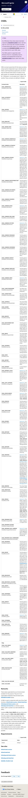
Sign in (25, 14)
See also (4, 33)
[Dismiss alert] (26, 2)
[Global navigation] (1, 14)
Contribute (3, 794)
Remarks (4, 30)
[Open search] (22, 14)
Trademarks (10, 796)
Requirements (5, 32)
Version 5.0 (22, 86)
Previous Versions (12, 792)
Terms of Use (4, 796)
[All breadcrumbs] (2, 17)
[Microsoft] (14, 14)
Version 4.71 (22, 109)
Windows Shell (8, 17)
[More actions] (26, 17)
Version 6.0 (22, 126)
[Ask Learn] (24, 17)
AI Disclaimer (4, 792)
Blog (19, 792)
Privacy (8, 794)
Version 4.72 (22, 370)
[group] (14, 384)
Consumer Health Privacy (18, 794)
